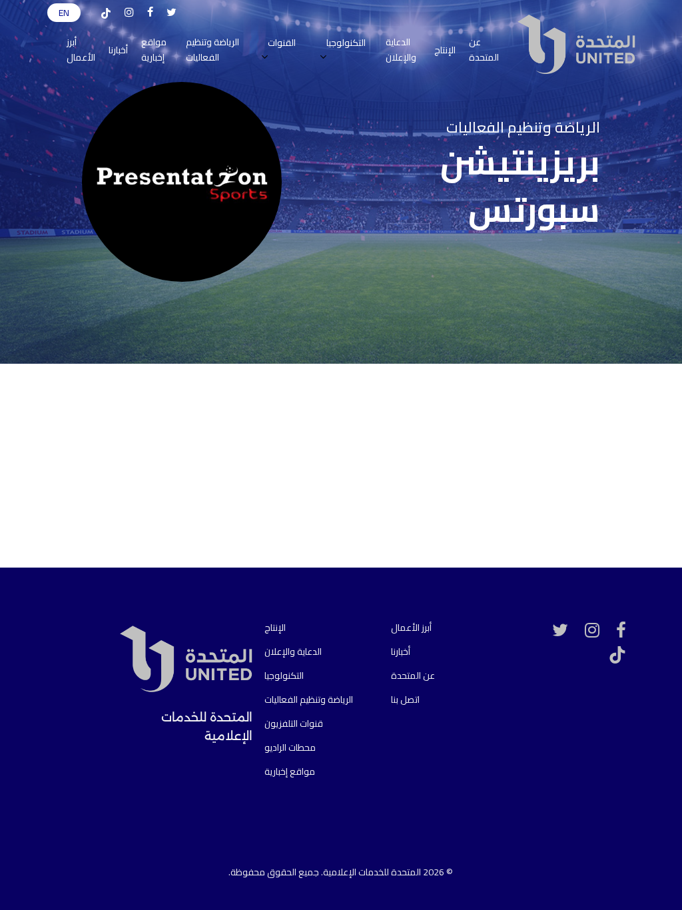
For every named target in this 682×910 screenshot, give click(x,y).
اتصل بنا (405, 699)
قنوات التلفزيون (293, 723)
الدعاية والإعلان (293, 651)
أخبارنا (400, 651)
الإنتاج (275, 627)
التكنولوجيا (284, 675)
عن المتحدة (413, 675)
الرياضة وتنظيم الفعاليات (308, 699)
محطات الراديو (290, 747)
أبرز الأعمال (411, 627)
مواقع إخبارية (289, 771)
